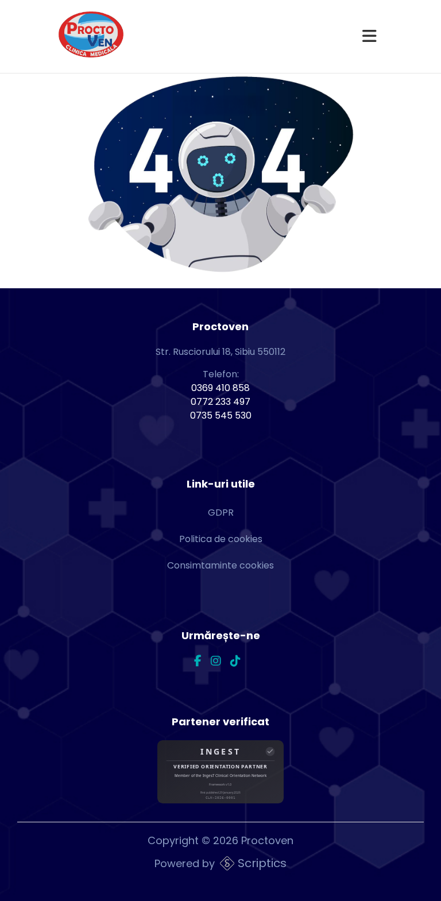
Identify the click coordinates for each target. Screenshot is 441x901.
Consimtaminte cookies (220, 565)
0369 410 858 (220, 388)
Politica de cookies (220, 539)
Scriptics (262, 863)
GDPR (221, 512)
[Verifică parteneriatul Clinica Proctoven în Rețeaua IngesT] (220, 773)
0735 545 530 (221, 415)
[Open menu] (369, 36)
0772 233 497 (220, 401)
